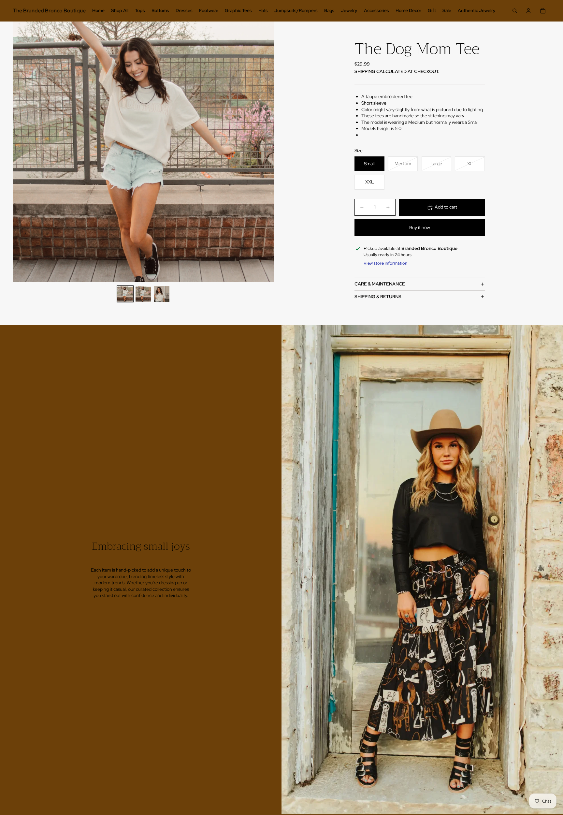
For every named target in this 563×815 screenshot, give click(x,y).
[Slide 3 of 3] (161, 294)
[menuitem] (98, 11)
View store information (385, 263)
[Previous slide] (18, 152)
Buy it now (419, 227)
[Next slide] (268, 152)
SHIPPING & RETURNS (377, 296)
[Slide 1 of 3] (125, 294)
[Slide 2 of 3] (143, 294)
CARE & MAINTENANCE (379, 284)
